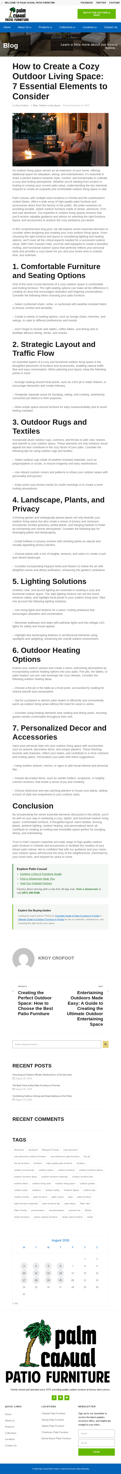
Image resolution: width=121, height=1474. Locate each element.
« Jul (15, 1303)
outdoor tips (89, 1190)
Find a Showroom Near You (37, 878)
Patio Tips (85, 1203)
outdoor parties (87, 1183)
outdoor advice (46, 1170)
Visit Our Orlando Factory (36, 883)
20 (60, 1280)
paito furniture (40, 1197)
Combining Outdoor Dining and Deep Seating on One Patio (42, 1096)
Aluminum (19, 1150)
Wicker (88, 1210)
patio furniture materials (26, 1203)
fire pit (87, 1156)
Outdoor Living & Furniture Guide (41, 874)
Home (8, 1414)
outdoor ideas (21, 1183)
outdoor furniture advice (91, 1170)
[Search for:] (56, 1044)
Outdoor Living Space (49, 105)
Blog (35, 105)
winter (90, 1217)
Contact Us (11, 1445)
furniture (38, 1163)
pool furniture (37, 1210)
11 (36, 1273)
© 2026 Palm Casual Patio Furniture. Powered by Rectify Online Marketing (60, 1469)
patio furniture (84, 1197)
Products (9, 1426)
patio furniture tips (51, 1203)
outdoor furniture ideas (25, 1176)
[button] (97, 14)
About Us (10, 1420)
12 (48, 1273)
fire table (96, 671)
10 (24, 1273)
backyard (33, 1150)
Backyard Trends (50, 1150)
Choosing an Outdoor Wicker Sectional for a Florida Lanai (42, 1074)
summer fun (75, 1210)
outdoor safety (52, 1190)
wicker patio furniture (72, 1217)
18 (36, 1280)
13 (60, 1273)
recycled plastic (56, 1210)
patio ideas (70, 1203)
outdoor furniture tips (82, 1176)
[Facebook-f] (54, 1397)
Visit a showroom (87, 889)
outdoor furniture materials (54, 1176)
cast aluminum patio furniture (64, 1156)
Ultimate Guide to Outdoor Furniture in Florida (41, 919)
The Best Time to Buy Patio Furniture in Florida (36, 1085)
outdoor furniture (66, 1170)
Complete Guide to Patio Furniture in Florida (77, 916)
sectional (63, 304)
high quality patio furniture (59, 1163)
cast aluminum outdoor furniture (30, 1156)
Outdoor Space (71, 1190)
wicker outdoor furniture (46, 1217)
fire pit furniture (21, 1163)
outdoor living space (65, 1183)
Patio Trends (20, 1210)
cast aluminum (27, 212)
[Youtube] (66, 1397)
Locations (10, 1439)
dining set (87, 329)
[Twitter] (60, 1397)
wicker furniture (21, 1217)
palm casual (57, 1197)
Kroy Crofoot (22, 105)
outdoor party (21, 1190)
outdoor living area (41, 1183)
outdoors (36, 1190)
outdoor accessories (24, 1170)
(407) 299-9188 (31, 892)
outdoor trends (21, 1197)
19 (48, 1280)
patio (70, 1197)
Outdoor (81, 1163)
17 (24, 1280)
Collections (10, 1433)
